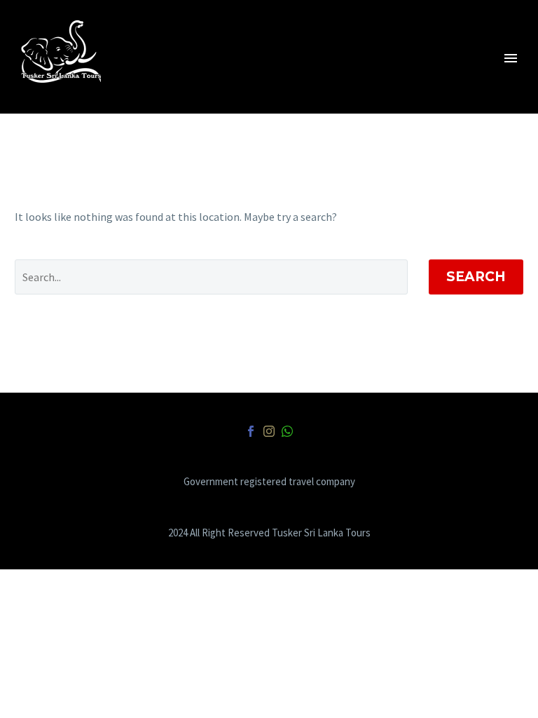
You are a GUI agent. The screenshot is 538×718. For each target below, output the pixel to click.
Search (476, 277)
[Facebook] (250, 431)
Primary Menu (510, 58)
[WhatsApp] (287, 431)
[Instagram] (269, 431)
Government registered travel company (269, 482)
